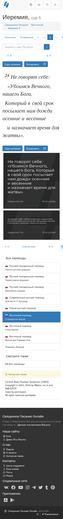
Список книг (28, 246)
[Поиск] (47, 4)
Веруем (10, 449)
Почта (9, 472)
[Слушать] (39, 4)
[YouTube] (20, 487)
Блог (8, 436)
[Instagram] (27, 487)
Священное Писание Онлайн (22, 510)
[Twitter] (40, 487)
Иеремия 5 (14, 28)
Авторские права (14, 455)
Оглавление (26, 37)
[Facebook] (13, 487)
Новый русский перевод (22, 308)
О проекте (11, 452)
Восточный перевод (18, 327)
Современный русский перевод (24, 299)
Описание (10, 37)
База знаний (12, 468)
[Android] (12, 500)
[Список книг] (31, 4)
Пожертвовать (51, 514)
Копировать (32, 64)
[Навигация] (55, 4)
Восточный (37, 24)
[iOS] (6, 500)
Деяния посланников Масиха (34, 424)
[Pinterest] (53, 487)
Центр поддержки (15, 465)
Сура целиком (12, 64)
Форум (9, 475)
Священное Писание (16, 24)
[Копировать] (44, 64)
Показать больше (14, 346)
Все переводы (16, 363)
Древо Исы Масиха (16, 439)
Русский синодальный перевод (24, 267)
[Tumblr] (46, 487)
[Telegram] (34, 487)
